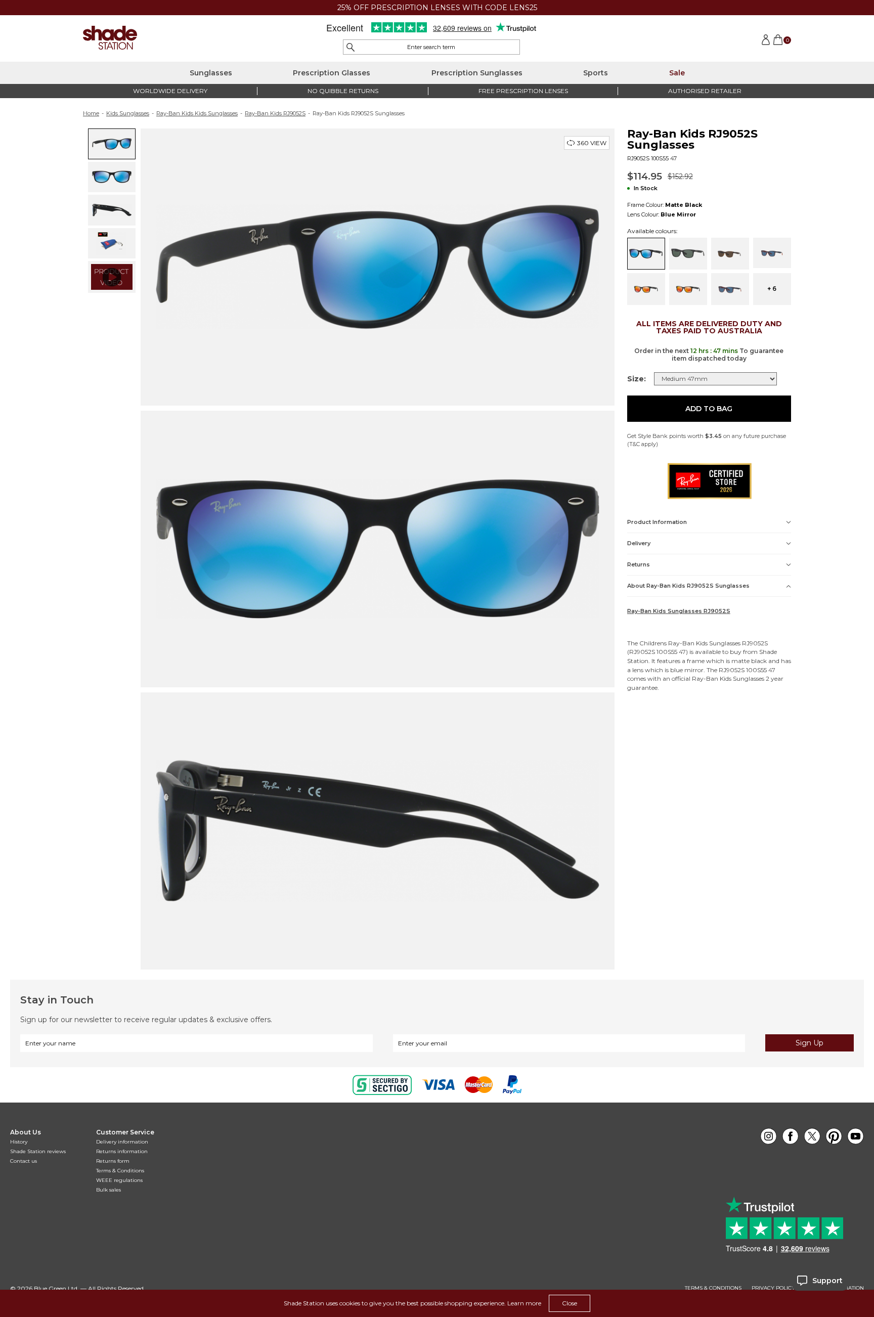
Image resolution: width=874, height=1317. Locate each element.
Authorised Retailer (704, 91)
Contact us (23, 1161)
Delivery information (122, 1141)
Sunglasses (211, 72)
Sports (595, 72)
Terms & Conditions (120, 1170)
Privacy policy (773, 1288)
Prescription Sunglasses (476, 72)
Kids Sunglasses (127, 113)
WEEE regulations (119, 1180)
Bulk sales (108, 1190)
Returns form (112, 1161)
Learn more (524, 1303)
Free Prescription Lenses (523, 91)
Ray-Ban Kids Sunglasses (704, 643)
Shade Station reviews (38, 1151)
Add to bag (708, 408)
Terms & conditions (713, 1288)
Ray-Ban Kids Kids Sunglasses (197, 113)
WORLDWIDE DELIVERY (170, 91)
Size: (636, 378)
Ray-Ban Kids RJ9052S (275, 113)
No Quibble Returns (343, 91)
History (18, 1141)
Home (91, 113)
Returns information (122, 1151)
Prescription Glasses (331, 72)
